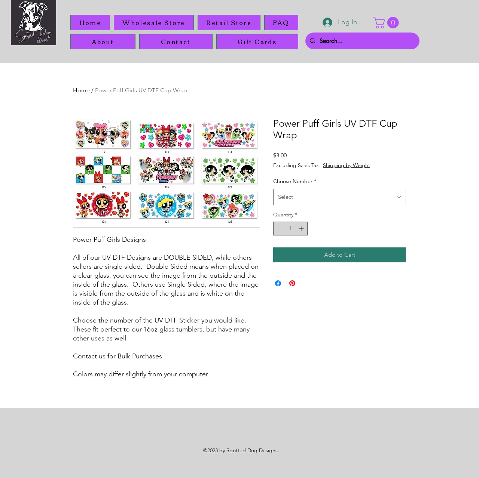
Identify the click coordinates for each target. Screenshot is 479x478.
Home (81, 90)
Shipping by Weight (346, 165)
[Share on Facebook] (278, 283)
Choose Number (294, 181)
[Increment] (301, 228)
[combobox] (339, 197)
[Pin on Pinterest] (292, 283)
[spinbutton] (290, 228)
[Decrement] (279, 228)
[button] (387, 22)
